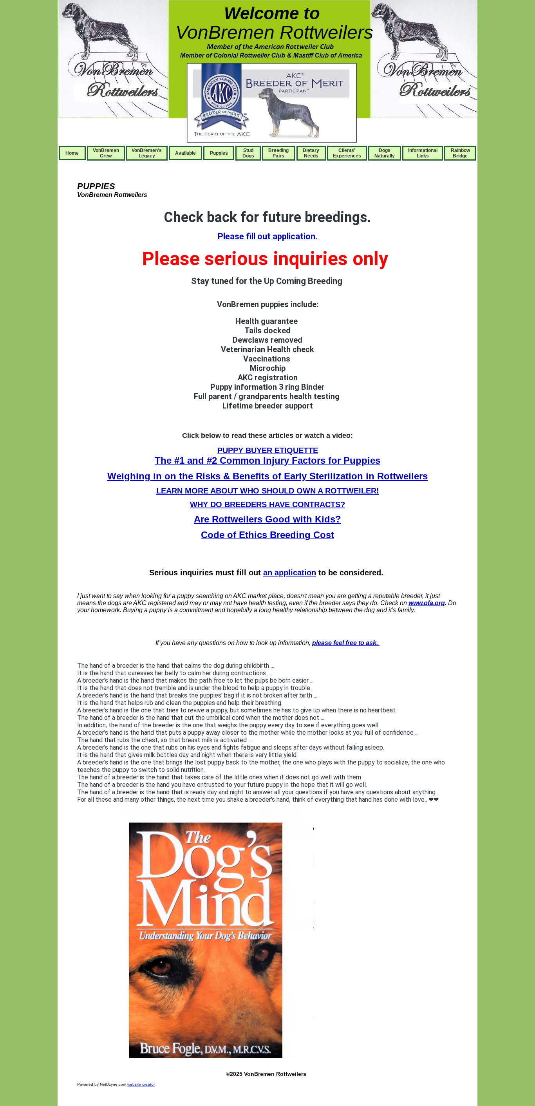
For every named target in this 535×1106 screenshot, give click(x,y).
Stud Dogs (248, 153)
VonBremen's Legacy (147, 153)
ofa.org (434, 603)
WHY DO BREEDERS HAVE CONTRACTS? (267, 504)
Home (72, 153)
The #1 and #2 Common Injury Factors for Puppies (267, 460)
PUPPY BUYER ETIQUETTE (267, 450)
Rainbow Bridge (460, 153)
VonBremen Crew (106, 153)
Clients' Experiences (347, 153)
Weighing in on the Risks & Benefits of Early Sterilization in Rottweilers (267, 476)
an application (289, 572)
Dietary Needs (311, 153)
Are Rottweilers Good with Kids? (267, 519)
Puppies (219, 153)
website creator (141, 1084)
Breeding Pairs (278, 153)
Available (185, 153)
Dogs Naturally (384, 153)
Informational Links (422, 153)
